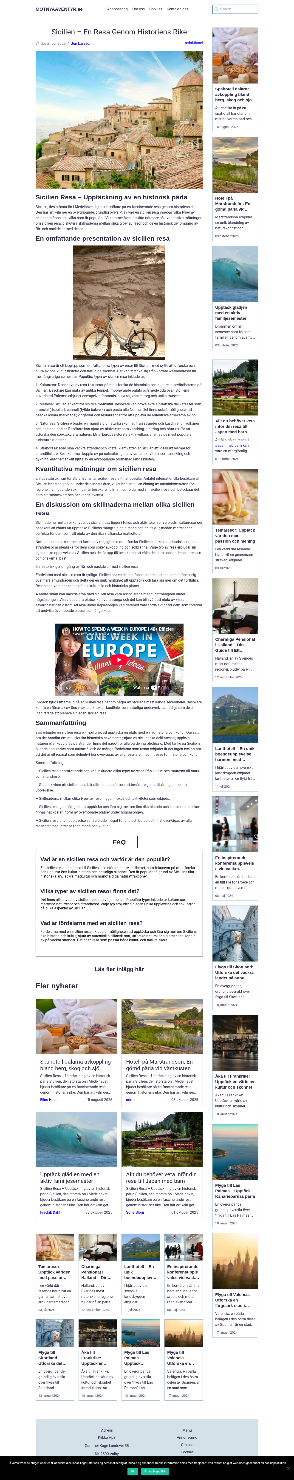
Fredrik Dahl (50, 1212)
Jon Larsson (81, 43)
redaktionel (194, 43)
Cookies (155, 9)
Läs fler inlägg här (119, 969)
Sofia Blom (135, 1212)
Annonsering (117, 9)
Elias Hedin (49, 1100)
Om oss (138, 9)
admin (131, 1100)
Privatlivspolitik (155, 1471)
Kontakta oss (177, 9)
